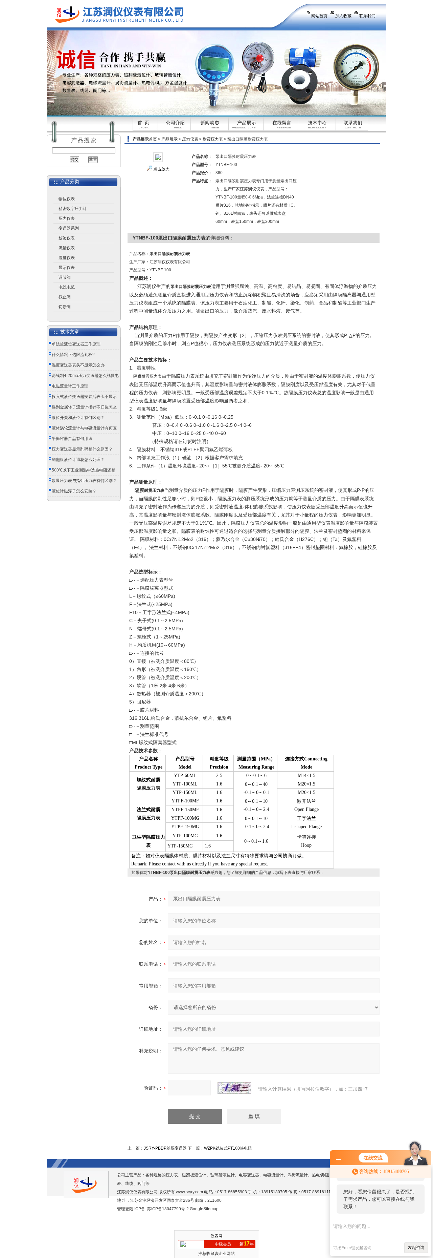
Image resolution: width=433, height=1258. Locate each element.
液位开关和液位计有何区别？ (78, 417)
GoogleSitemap (204, 1209)
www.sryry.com (189, 1192)
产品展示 (169, 139)
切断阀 (65, 307)
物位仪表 (67, 198)
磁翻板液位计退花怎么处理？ (78, 459)
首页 (153, 139)
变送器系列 (69, 228)
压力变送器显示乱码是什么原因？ (82, 449)
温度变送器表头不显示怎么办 (78, 365)
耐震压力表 (213, 139)
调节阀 (65, 277)
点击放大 (161, 169)
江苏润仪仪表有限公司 (170, 15)
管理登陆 (125, 1209)
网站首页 (319, 16)
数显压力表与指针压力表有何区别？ (84, 480)
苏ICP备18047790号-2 (168, 1209)
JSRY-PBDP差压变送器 (165, 1148)
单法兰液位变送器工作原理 (76, 344)
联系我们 (367, 16)
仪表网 (216, 1236)
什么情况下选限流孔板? (73, 354)
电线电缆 (67, 287)
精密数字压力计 (73, 208)
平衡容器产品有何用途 (72, 438)
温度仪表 (67, 257)
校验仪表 (67, 238)
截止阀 (65, 297)
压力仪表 (67, 218)
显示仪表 (67, 267)
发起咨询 (416, 1247)
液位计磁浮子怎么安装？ (74, 491)
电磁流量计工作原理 (70, 386)
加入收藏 (343, 16)
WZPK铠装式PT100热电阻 (228, 1148)
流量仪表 (67, 248)
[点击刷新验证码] (234, 1088)
